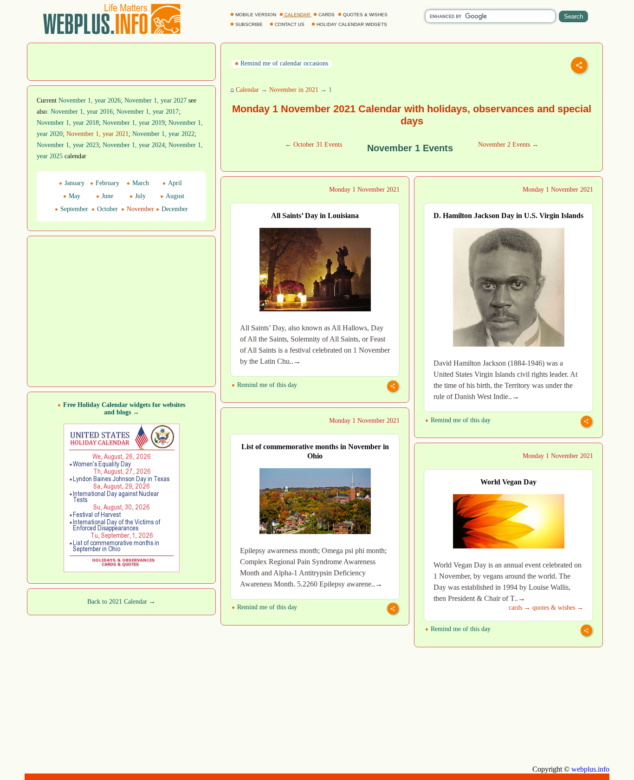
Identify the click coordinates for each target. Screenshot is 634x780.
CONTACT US (289, 24)
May (73, 196)
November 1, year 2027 (155, 100)
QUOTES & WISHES (365, 14)
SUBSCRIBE (249, 24)
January (73, 183)
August (174, 196)
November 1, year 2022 (163, 133)
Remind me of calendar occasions (283, 63)
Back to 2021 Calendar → (121, 601)
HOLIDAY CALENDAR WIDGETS (351, 24)
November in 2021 (293, 89)
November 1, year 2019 (134, 122)
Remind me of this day (266, 384)
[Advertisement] (121, 60)
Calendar (247, 89)
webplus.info (590, 769)
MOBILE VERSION (256, 14)
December (174, 209)
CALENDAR (297, 14)
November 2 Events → (508, 144)
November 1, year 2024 (134, 145)
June (106, 196)
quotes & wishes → (557, 607)
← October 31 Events (313, 144)
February (106, 183)
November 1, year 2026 (89, 100)
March (139, 183)
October (106, 209)
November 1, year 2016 (82, 111)
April (174, 183)
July (139, 196)
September (73, 209)
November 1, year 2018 (68, 122)
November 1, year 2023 (68, 145)
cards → (519, 607)
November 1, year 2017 (147, 111)
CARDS (326, 14)
